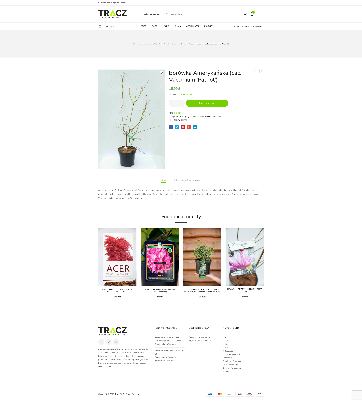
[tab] (163, 180)
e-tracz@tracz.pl (202, 337)
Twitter (109, 342)
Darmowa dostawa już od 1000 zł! (112, 3)
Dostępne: (173, 94)
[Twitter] (177, 127)
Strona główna (139, 44)
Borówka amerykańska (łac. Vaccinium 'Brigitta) (262, 71)
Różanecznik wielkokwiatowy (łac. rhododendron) (160, 290)
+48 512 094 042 (256, 26)
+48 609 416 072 (204, 340)
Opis (163, 180)
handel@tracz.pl (168, 357)
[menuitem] (143, 26)
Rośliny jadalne (180, 120)
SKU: (171, 113)
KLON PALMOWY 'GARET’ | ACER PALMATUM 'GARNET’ (117, 290)
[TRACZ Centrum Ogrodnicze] (112, 14)
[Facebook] (171, 127)
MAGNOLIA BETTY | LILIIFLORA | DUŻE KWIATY (244, 290)
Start (225, 337)
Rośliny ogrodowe (155, 44)
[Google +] (189, 127)
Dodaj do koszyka (207, 103)
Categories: (174, 116)
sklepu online (104, 366)
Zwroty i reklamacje (232, 368)
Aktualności (228, 351)
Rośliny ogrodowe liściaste (177, 44)
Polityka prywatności (232, 354)
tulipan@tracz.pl (168, 344)
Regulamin (227, 357)
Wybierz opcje (101, 283)
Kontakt (226, 371)
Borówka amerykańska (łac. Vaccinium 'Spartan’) (257, 71)
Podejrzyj (108, 283)
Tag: (171, 120)
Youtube (116, 342)
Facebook (101, 342)
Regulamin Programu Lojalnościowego (232, 363)
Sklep (225, 340)
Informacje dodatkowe (188, 180)
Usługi (225, 344)
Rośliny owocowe (213, 116)
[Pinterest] (183, 127)
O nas (225, 347)
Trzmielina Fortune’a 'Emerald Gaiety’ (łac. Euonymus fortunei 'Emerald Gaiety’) (202, 290)
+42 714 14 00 (169, 360)
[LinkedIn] (195, 127)
